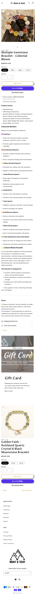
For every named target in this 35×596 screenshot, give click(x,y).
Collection (6, 509)
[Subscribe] (30, 573)
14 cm (5, 463)
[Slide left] (14, 47)
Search (5, 521)
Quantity (3, 73)
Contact (5, 532)
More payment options (17, 92)
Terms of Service (8, 543)
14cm (4, 70)
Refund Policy (7, 539)
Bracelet (6, 513)
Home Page (6, 506)
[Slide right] (21, 47)
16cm (20, 70)
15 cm (13, 463)
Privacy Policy (7, 536)
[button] (2, 3)
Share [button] (5, 330)
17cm (28, 70)
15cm (12, 70)
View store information (9, 101)
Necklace (6, 517)
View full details (27, 490)
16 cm (21, 463)
